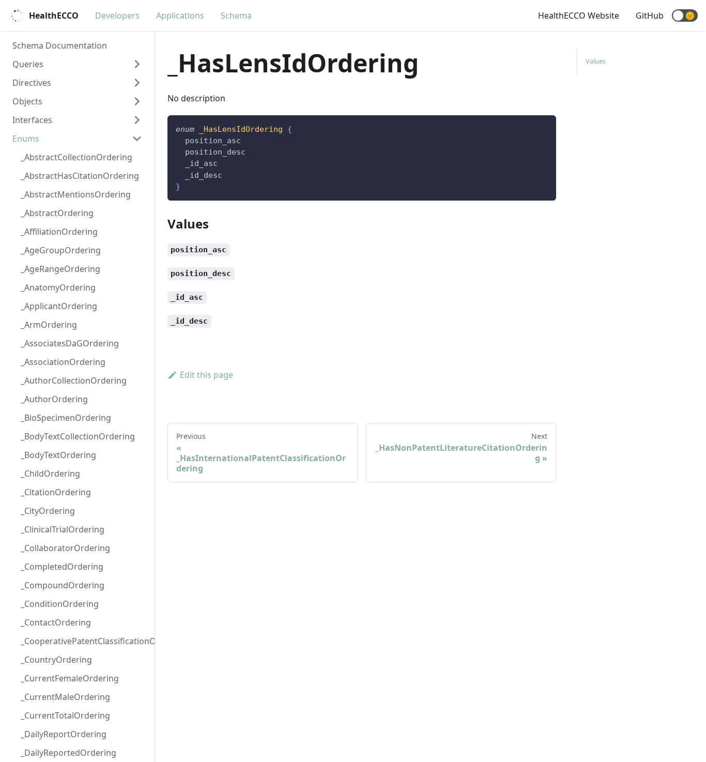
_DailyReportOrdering (63, 734)
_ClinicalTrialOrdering (62, 529)
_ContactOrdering (56, 622)
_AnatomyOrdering (58, 287)
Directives (31, 82)
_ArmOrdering (49, 324)
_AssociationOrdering (63, 362)
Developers (117, 15)
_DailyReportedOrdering (68, 752)
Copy (540, 127)
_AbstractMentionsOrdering (76, 194)
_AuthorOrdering (54, 399)
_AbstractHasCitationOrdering (80, 175)
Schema (236, 15)
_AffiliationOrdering (59, 231)
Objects (27, 101)
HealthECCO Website (578, 15)
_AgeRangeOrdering (60, 269)
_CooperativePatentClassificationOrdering (85, 641)
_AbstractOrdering (57, 213)
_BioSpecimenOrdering (66, 417)
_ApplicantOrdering (59, 306)
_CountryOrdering (56, 659)
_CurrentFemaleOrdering (70, 678)
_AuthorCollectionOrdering (74, 380)
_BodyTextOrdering (58, 455)
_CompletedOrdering (62, 566)
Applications (180, 15)
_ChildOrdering (50, 473)
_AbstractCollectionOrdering (76, 157)
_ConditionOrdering (60, 603)
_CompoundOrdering (62, 585)
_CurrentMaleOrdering (65, 697)
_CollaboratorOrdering (65, 548)
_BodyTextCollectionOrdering (78, 436)
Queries (27, 64)
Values (596, 61)
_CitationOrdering (56, 492)
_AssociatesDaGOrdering (70, 343)
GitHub (650, 15)
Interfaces (32, 120)
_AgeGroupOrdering (61, 250)
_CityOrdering (48, 510)
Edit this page (206, 374)
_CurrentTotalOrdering (65, 715)
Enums (25, 138)
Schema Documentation (59, 45)
